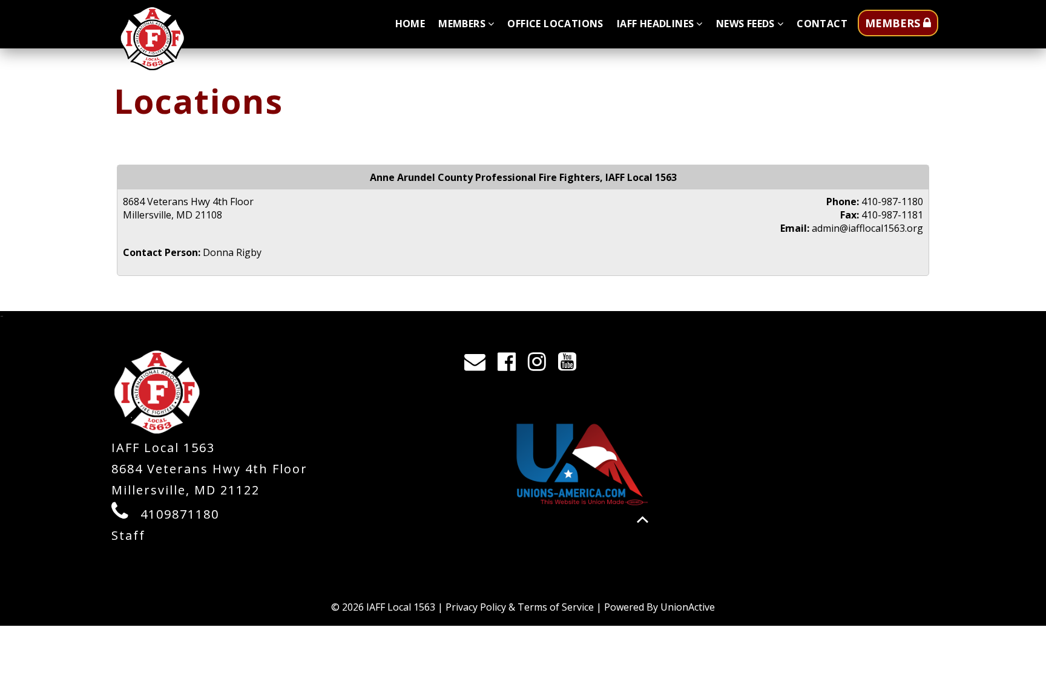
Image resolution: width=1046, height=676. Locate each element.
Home (410, 23)
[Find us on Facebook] (511, 364)
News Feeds (745, 23)
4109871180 (179, 514)
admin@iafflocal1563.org (867, 228)
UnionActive (687, 607)
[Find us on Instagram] (541, 364)
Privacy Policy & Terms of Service (520, 607)
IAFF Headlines (655, 23)
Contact (822, 23)
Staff (128, 535)
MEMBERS (894, 23)
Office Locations (555, 23)
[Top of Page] (642, 519)
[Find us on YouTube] (571, 364)
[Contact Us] (478, 364)
